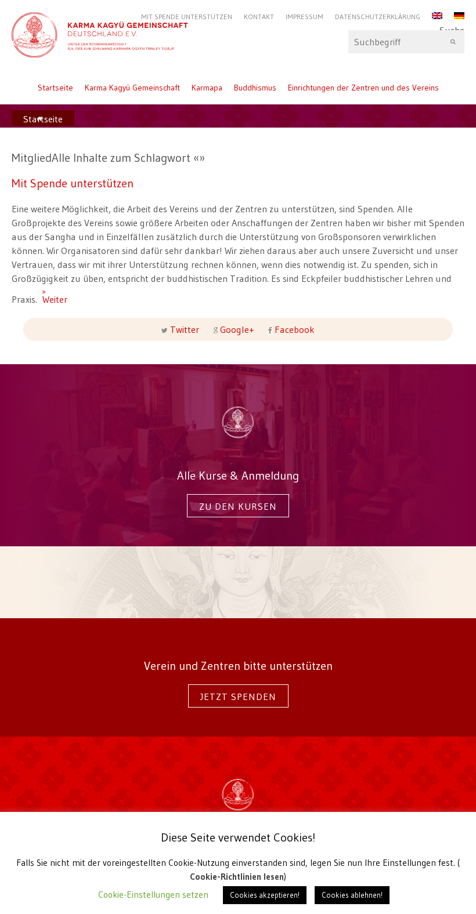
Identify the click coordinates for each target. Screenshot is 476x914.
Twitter (184, 329)
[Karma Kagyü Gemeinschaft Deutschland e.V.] (238, 30)
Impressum (304, 16)
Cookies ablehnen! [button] (352, 895)
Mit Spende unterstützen (186, 16)
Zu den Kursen (238, 506)
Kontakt (259, 16)
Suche (451, 33)
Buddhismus (255, 87)
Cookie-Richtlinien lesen (237, 876)
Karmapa (207, 87)
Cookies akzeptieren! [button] (265, 895)
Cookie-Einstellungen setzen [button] (153, 894)
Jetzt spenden (238, 696)
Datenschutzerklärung (377, 16)
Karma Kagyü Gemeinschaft (132, 87)
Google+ (237, 329)
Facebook (293, 329)
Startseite (55, 87)
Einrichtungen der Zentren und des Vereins (363, 87)
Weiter (47, 294)
